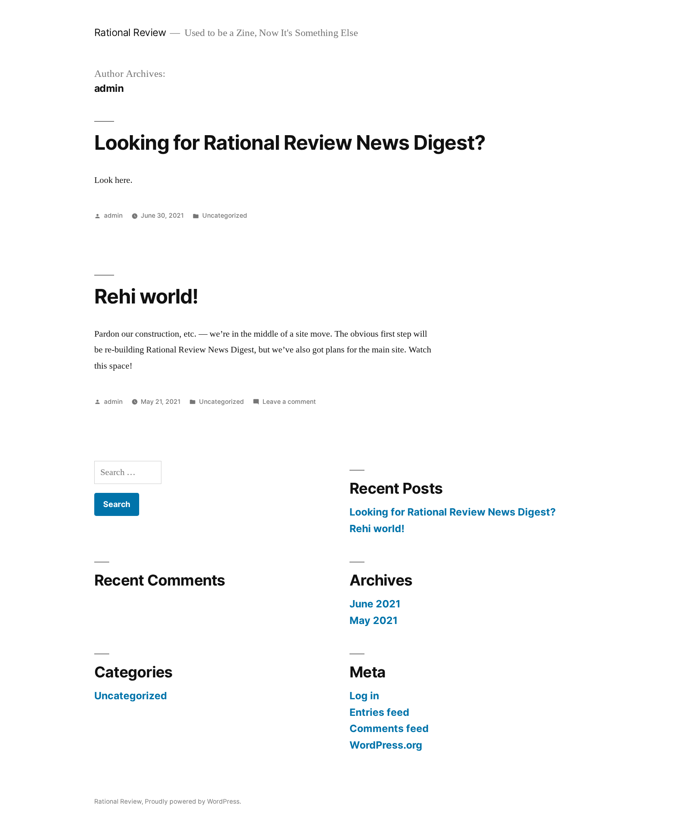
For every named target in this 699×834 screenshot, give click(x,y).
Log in (364, 696)
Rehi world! (146, 296)
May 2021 (374, 620)
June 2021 (375, 604)
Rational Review (130, 32)
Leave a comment (289, 401)
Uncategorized (224, 215)
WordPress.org (386, 745)
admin (113, 215)
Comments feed (389, 728)
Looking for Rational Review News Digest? (289, 142)
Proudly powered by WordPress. (193, 801)
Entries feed (379, 712)
